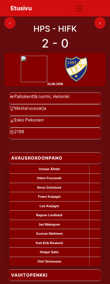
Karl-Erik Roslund (49, 243)
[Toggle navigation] (79, 8)
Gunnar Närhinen (49, 233)
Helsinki (61, 96)
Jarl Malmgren (49, 224)
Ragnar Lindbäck (49, 215)
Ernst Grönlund (49, 187)
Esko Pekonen (29, 120)
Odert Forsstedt (49, 178)
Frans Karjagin (49, 196)
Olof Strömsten (49, 261)
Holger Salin (49, 252)
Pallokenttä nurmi (32, 96)
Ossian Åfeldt (49, 169)
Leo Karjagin (49, 206)
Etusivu (21, 8)
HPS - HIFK (55, 29)
